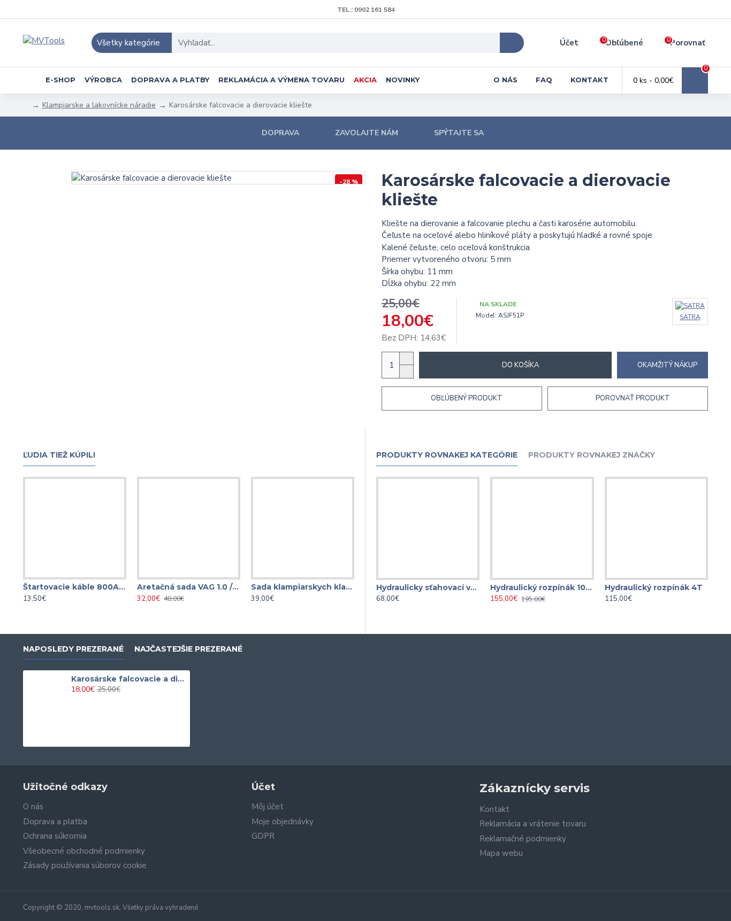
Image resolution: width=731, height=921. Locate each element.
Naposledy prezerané (73, 649)
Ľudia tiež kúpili (59, 455)
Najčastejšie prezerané (188, 649)
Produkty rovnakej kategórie (446, 455)
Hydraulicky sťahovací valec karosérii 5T (427, 587)
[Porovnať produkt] (95, 577)
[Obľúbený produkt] (74, 577)
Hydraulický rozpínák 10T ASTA (541, 587)
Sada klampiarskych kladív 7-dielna (302, 587)
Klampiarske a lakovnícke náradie (99, 105)
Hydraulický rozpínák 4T (654, 587)
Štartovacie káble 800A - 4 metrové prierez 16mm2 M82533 (74, 587)
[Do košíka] (74, 701)
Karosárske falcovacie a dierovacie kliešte (129, 679)
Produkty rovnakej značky (591, 455)
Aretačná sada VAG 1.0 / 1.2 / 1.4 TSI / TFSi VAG (188, 587)
